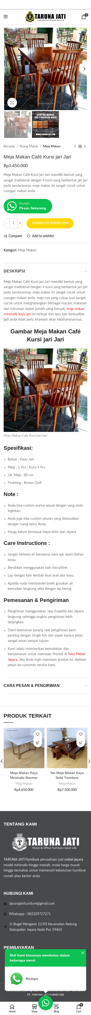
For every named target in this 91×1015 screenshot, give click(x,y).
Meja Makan (51, 146)
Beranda (10, 146)
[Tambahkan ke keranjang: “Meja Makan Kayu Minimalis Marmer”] (37, 743)
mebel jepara (73, 859)
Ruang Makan (29, 146)
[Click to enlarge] (12, 102)
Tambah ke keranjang (50, 223)
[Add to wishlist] (37, 734)
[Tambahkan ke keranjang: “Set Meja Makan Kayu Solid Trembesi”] (80, 743)
